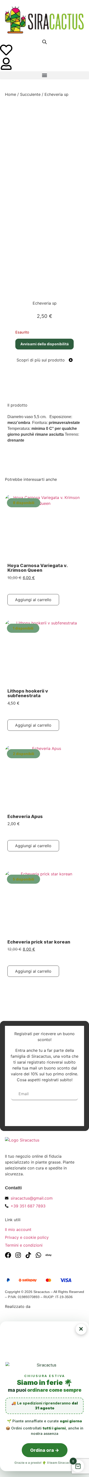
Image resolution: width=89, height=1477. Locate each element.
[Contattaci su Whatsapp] (38, 1255)
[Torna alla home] (44, 20)
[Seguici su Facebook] (8, 1255)
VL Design (41, 1306)
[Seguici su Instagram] (18, 1255)
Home (10, 94)
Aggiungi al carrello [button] (33, 599)
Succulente (30, 94)
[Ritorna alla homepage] (45, 1143)
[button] (44, 75)
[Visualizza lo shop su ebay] (48, 1255)
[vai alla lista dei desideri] (6, 50)
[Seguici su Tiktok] (28, 1255)
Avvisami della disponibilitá (44, 344)
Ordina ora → (44, 1450)
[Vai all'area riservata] (6, 64)
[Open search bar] (44, 42)
